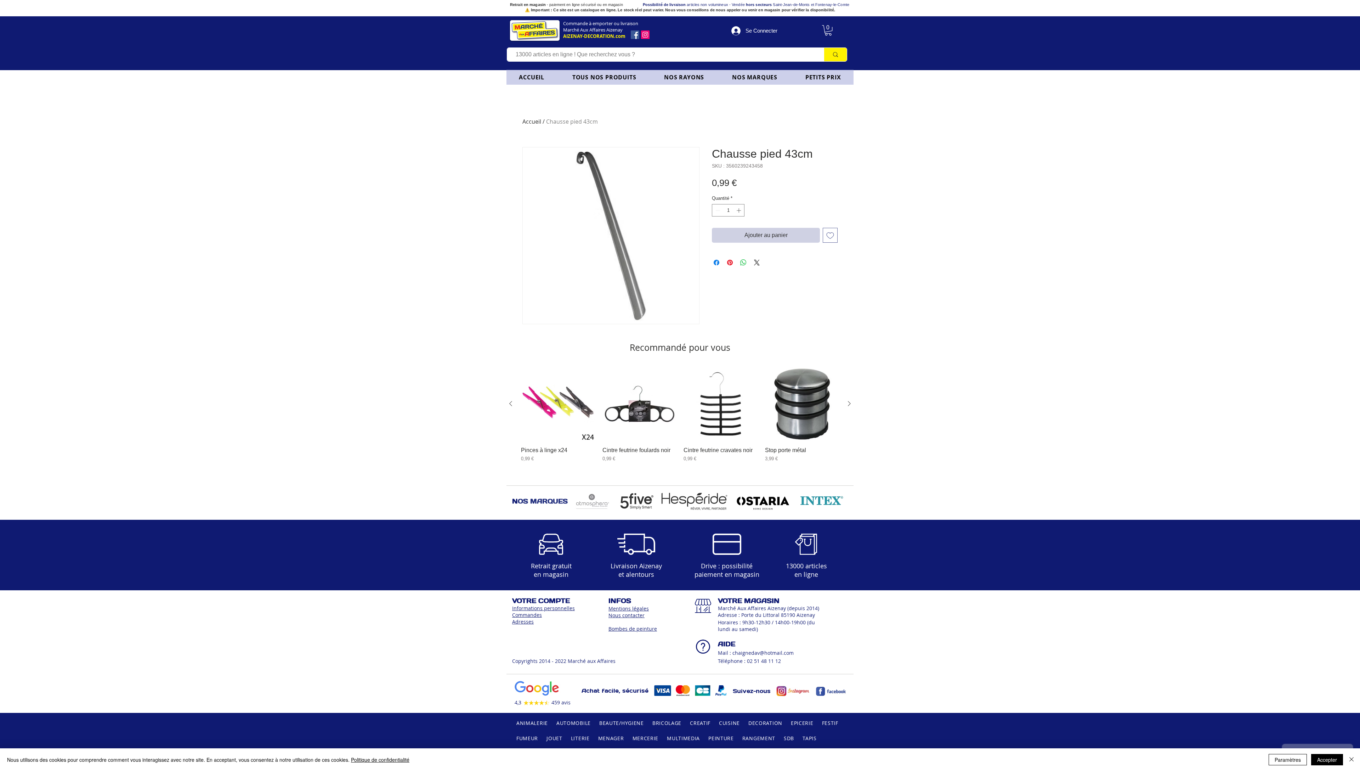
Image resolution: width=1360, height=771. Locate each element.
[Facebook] (635, 34)
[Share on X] (757, 262)
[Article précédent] (510, 403)
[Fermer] (1351, 759)
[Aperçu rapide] (558, 404)
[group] (680, 417)
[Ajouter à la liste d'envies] (830, 235)
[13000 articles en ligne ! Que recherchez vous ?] (835, 54)
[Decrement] (717, 210)
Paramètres (1288, 759)
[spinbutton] (728, 210)
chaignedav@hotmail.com (763, 652)
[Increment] (739, 210)
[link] (828, 30)
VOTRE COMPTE (541, 601)
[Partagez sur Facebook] (716, 262)
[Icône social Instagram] (645, 34)
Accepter (1327, 759)
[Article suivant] (849, 403)
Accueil (531, 121)
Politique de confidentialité (380, 759)
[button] (684, 77)
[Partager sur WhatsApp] (743, 262)
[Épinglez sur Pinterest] (730, 262)
